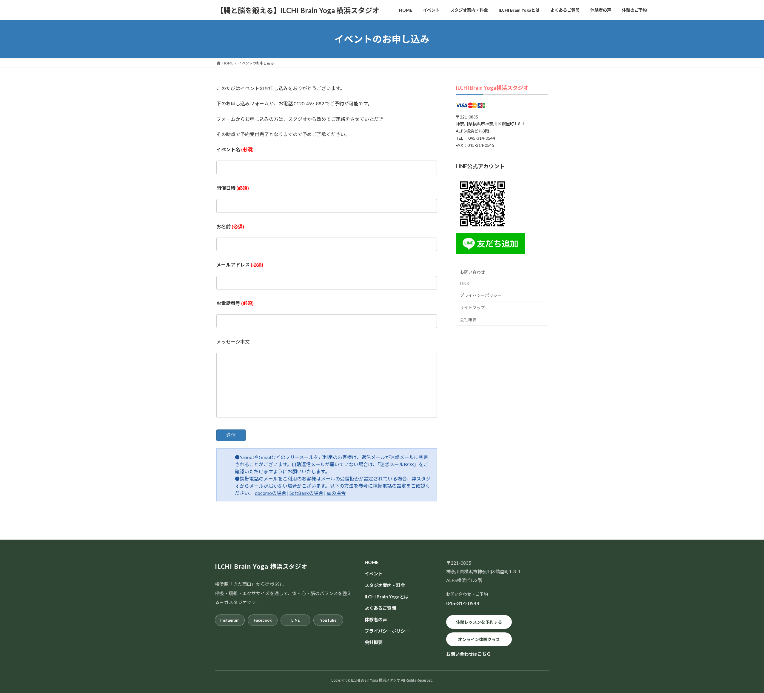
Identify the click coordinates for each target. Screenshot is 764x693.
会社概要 (468, 319)
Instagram (229, 620)
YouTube (328, 620)
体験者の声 (376, 619)
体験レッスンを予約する (479, 622)
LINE (295, 620)
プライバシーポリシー (481, 295)
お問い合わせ (472, 272)
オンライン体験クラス (479, 639)
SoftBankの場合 (306, 493)
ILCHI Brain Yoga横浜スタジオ (492, 87)
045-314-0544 (463, 603)
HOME (372, 562)
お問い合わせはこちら (468, 654)
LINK (464, 283)
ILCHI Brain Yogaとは (387, 596)
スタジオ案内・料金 (385, 585)
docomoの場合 (270, 493)
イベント (374, 573)
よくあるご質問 (380, 608)
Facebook (263, 620)
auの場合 (336, 493)
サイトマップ (472, 307)
